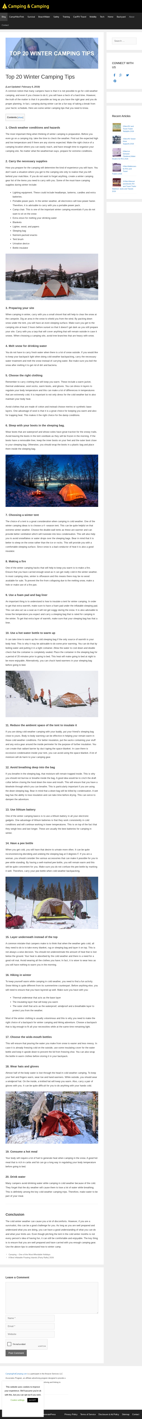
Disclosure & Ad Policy (108, 1414)
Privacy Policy (71, 1414)
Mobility (93, 17)
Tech (102, 17)
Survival (31, 17)
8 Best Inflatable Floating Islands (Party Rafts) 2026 (31, 1257)
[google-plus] (120, 75)
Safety (56, 17)
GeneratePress (49, 1414)
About (131, 17)
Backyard (121, 17)
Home (110, 17)
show (20, 117)
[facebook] (114, 75)
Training (66, 17)
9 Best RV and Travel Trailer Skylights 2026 (128, 128)
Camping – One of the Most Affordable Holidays (29, 1254)
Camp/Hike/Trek (16, 17)
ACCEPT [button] (32, 1400)
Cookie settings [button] (18, 1400)
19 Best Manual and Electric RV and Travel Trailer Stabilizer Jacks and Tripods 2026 (124, 186)
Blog (4, 17)
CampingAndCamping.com (16, 1374)
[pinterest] (115, 81)
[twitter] (127, 75)
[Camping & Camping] (25, 6)
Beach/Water (44, 17)
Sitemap (125, 1414)
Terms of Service (88, 1414)
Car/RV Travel (79, 17)
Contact (5, 25)
